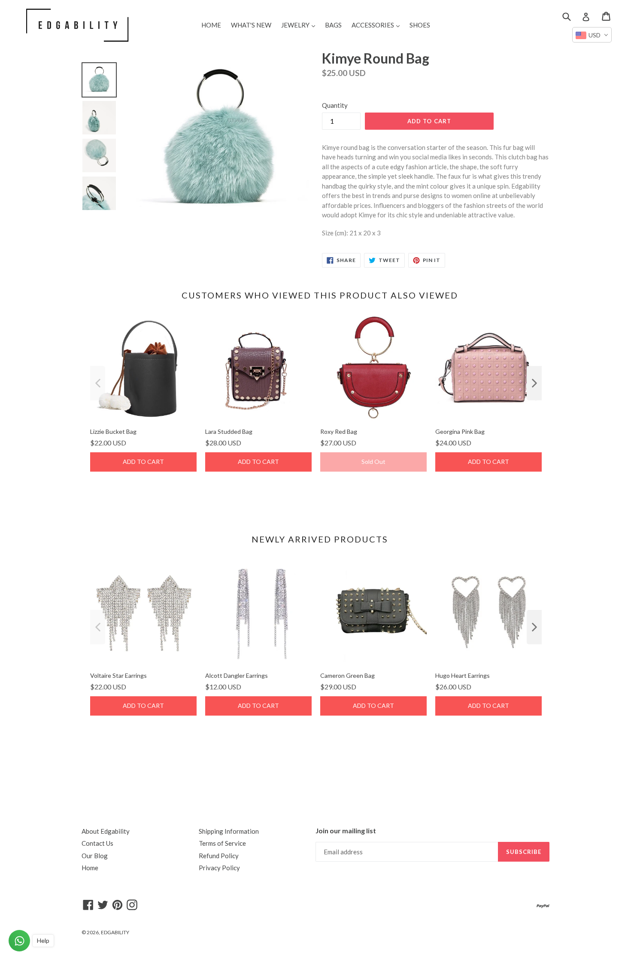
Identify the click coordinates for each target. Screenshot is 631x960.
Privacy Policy (219, 868)
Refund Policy (219, 855)
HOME (211, 25)
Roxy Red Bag (338, 431)
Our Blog (95, 855)
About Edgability (106, 831)
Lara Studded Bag (228, 431)
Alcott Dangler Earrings (236, 675)
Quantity (335, 105)
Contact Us (97, 843)
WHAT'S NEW (251, 25)
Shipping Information (229, 831)
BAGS (333, 25)
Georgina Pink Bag (460, 431)
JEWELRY (300, 25)
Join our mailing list (346, 830)
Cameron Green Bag (347, 675)
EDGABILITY (115, 932)
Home (90, 868)
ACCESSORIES (378, 25)
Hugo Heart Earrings (462, 675)
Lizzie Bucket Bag (113, 431)
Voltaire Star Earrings (118, 675)
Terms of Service (222, 843)
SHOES (420, 25)
